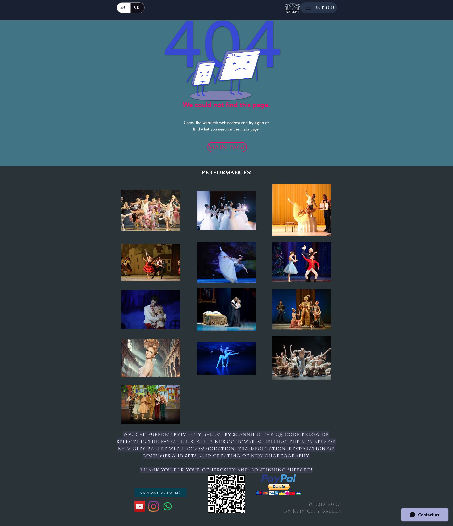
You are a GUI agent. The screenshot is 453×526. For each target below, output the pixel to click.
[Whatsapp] (167, 506)
